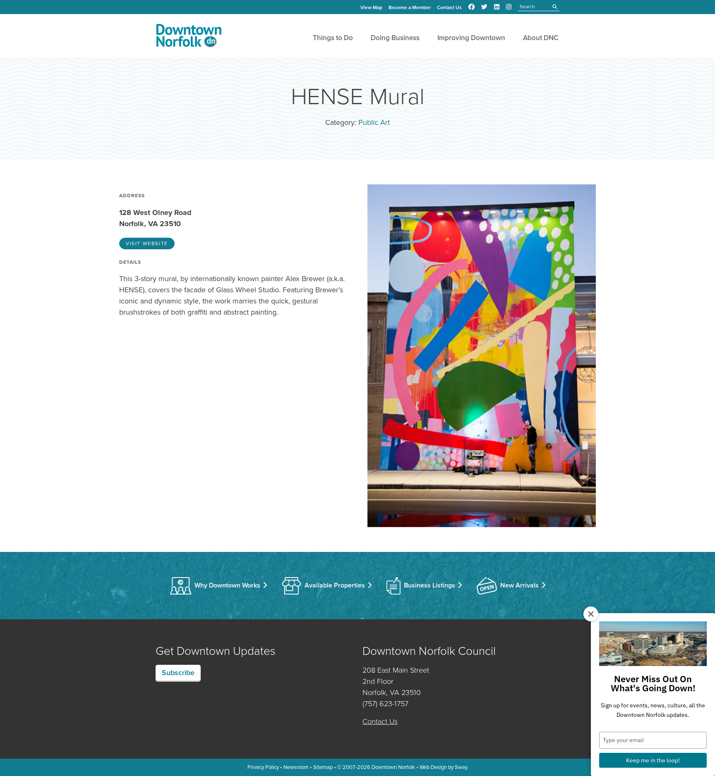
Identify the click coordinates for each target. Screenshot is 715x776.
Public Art (374, 122)
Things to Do (333, 38)
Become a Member (410, 7)
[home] (189, 37)
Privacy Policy (263, 767)
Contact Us (449, 7)
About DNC (541, 38)
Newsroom (296, 767)
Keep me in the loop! (653, 760)
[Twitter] (484, 7)
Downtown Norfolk (393, 767)
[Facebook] (471, 7)
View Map (371, 7)
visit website (147, 243)
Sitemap (323, 767)
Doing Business (395, 38)
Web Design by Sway (444, 767)
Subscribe (178, 672)
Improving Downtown (471, 38)
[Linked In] (496, 7)
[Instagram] (508, 7)
